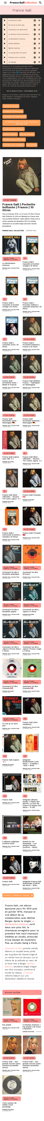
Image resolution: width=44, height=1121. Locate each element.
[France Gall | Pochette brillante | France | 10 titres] (22, 176)
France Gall (7, 800)
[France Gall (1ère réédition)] (32, 705)
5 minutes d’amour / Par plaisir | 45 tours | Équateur (32, 1027)
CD (25, 719)
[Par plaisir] (11, 1006)
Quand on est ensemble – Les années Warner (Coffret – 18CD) (30, 844)
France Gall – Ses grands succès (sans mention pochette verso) (32, 1065)
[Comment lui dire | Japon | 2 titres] (32, 591)
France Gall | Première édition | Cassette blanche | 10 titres (32, 306)
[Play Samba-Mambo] (4, 43)
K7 (25, 258)
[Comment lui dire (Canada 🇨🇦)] (11, 668)
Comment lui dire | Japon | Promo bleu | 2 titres (11, 649)
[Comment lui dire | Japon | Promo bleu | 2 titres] (11, 628)
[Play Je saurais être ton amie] (4, 53)
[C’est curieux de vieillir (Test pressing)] (11, 1084)
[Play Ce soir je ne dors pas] (4, 25)
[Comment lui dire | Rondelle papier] (11, 591)
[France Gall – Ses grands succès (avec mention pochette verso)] (11, 1044)
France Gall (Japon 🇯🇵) (10, 761)
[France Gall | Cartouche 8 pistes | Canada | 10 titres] (11, 516)
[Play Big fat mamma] (4, 48)
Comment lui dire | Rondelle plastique (10, 573)
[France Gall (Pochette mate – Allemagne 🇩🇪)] (11, 402)
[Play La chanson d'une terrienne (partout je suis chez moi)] (4, 34)
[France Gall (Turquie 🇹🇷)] (32, 516)
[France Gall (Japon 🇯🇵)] (11, 743)
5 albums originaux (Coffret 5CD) (10, 843)
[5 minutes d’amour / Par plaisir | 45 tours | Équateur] (32, 1006)
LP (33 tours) (10, 200)
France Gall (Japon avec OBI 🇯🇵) (10, 458)
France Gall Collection (13, 230)
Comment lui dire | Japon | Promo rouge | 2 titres (32, 649)
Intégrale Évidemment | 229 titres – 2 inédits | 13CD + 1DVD (30, 763)
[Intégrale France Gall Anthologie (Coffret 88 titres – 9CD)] (32, 864)
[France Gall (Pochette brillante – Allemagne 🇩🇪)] (32, 402)
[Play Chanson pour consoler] (4, 57)
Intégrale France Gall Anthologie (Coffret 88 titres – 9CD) (32, 883)
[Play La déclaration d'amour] (4, 39)
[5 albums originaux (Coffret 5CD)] (11, 824)
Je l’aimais (28, 973)
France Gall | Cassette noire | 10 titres (10, 345)
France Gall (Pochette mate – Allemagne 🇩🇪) (10, 421)
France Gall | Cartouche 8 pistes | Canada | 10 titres (11, 535)
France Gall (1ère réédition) (30, 723)
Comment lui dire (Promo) (30, 573)
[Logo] (23, 2)
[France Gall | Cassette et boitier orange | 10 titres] (32, 245)
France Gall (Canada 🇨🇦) (32, 496)
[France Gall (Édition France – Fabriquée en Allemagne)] (32, 364)
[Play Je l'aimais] (4, 62)
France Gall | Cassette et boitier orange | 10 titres (31, 264)
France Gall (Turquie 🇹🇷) (32, 534)
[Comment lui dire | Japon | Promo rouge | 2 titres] (32, 628)
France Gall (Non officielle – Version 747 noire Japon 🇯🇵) (11, 497)
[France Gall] (11, 782)
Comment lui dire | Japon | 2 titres (31, 611)
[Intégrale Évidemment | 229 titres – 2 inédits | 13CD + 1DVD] (32, 743)
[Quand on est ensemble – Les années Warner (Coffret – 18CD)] (32, 824)
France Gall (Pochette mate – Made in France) (10, 383)
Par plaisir (6, 1025)
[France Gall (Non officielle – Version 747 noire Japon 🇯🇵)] (11, 478)
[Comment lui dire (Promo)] (32, 554)
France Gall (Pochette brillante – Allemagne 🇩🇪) (32, 421)
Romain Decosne (8, 461)
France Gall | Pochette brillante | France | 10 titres (18, 207)
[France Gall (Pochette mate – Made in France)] (11, 364)
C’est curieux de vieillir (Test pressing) (9, 1105)
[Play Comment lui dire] (4, 20)
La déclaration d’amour (8, 264)
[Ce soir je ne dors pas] (11, 705)
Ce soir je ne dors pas (10, 725)
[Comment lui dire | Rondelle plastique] (11, 554)
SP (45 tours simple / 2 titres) (11, 259)
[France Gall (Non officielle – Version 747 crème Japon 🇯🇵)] (32, 440)
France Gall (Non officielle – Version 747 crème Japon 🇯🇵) (32, 459)
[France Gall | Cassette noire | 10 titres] (11, 326)
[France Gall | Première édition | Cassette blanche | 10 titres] (32, 286)
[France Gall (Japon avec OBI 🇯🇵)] (11, 440)
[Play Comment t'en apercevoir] (4, 29)
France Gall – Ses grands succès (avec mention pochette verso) (11, 1065)
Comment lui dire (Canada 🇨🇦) (10, 687)
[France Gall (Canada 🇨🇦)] (32, 478)
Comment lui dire (13, 948)
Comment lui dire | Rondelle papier (10, 611)
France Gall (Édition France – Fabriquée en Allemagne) (31, 383)
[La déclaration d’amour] (11, 245)
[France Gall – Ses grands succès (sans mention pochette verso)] (32, 1044)
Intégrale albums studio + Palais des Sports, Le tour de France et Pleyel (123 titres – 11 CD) (32, 803)
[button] (40, 2)
